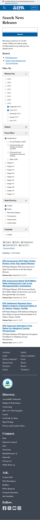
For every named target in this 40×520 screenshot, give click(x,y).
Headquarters (28, 242)
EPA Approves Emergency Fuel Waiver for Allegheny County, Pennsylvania (17, 328)
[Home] (19, 7)
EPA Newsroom (11, 58)
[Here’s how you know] (20, 2)
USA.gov (5, 461)
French (23, 359)
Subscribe (6, 457)
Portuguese (6, 366)
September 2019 (11, 245)
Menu (34, 7)
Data (4, 438)
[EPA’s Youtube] (14, 508)
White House (7, 465)
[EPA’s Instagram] (19, 508)
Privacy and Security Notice (13, 426)
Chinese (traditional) (9, 359)
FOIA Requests (8, 489)
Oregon (8, 242)
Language (8, 229)
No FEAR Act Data (10, 418)
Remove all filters (9, 248)
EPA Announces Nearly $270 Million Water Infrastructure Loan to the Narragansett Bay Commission (19, 283)
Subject (8, 127)
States (17, 242)
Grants (5, 414)
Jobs (4, 446)
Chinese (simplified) (28, 356)
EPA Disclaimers (9, 481)
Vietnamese (25, 369)
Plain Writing (7, 422)
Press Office (9, 133)
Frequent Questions (10, 492)
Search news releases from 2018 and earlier (16, 62)
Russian (23, 366)
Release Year (10, 74)
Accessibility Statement (11, 399)
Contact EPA (7, 477)
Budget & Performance (11, 403)
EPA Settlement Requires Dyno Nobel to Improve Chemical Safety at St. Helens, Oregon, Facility (19, 306)
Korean (23, 362)
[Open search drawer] (4, 8)
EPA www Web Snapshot (12, 411)
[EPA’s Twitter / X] (9, 508)
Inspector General (9, 442)
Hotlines (5, 485)
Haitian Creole (7, 362)
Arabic (4, 356)
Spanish (23, 352)
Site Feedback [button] (7, 496)
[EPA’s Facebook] (4, 508)
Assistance (6, 352)
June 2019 (25, 245)
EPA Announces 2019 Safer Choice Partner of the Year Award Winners (19, 262)
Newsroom (6, 450)
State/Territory (10, 200)
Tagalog (5, 369)
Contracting (7, 407)
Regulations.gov (8, 453)
